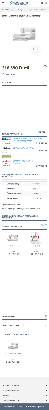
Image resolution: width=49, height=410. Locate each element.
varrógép (36, 184)
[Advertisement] (24, 112)
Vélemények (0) (8, 317)
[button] (45, 3)
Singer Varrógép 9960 (23, 161)
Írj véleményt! (6, 143)
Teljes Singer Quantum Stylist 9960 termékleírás (21, 209)
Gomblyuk (37, 198)
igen (34, 189)
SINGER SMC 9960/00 (23, 148)
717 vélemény (6, 153)
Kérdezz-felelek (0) (10, 325)
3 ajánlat (6, 82)
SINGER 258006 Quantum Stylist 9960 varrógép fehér (28, 139)
